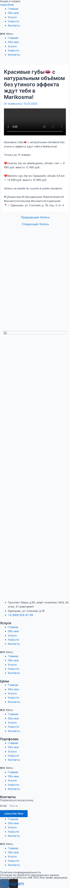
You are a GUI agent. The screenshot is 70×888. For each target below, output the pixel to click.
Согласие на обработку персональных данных (29, 875)
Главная (13, 8)
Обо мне (13, 13)
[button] (35, 34)
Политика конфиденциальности (20, 872)
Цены (4, 681)
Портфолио (9, 739)
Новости (13, 21)
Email (3, 805)
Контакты (14, 25)
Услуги (12, 17)
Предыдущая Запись (35, 217)
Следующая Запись (35, 224)
